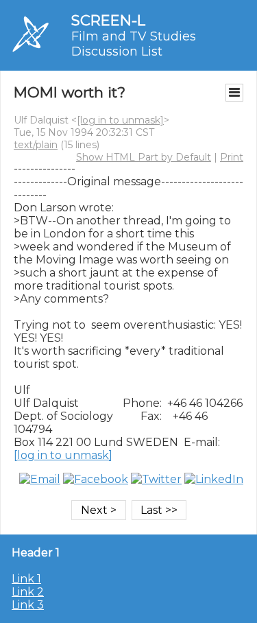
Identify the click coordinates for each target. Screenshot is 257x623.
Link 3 (28, 604)
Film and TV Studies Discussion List (133, 44)
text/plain (36, 145)
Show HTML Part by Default (143, 157)
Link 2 (28, 591)
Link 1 (26, 578)
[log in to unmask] (120, 120)
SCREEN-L (108, 20)
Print (231, 157)
